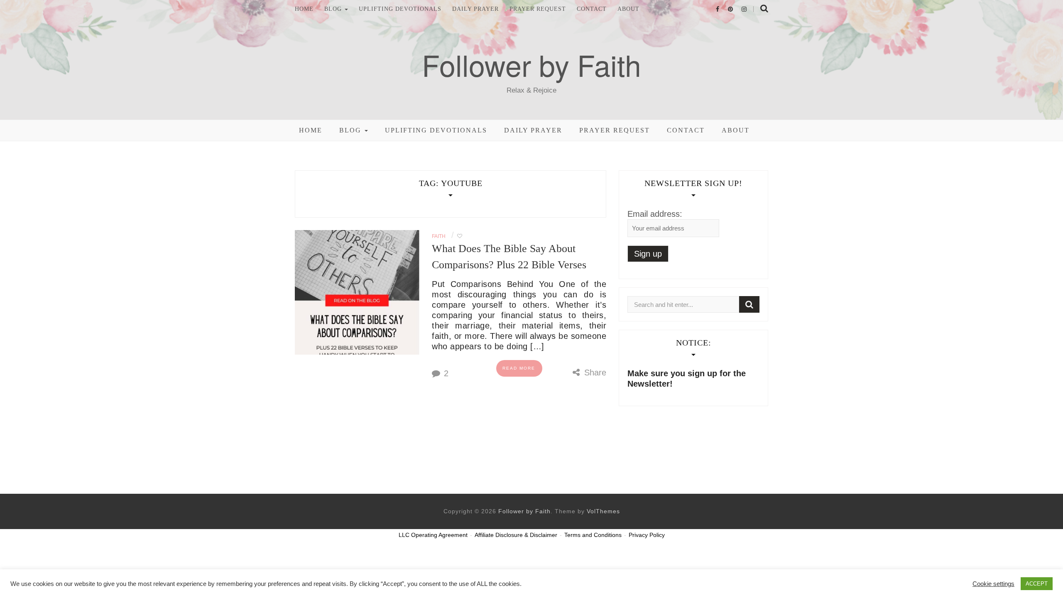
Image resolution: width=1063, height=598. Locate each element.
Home (304, 9)
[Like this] (459, 236)
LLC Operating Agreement (433, 535)
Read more (518, 368)
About (628, 9)
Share (594, 372)
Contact (592, 9)
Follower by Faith (531, 64)
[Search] (749, 304)
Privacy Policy (647, 535)
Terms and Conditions (593, 535)
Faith (439, 236)
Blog (334, 9)
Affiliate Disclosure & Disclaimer (516, 535)
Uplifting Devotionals (400, 9)
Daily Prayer (475, 9)
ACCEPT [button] (1037, 584)
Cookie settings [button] (993, 584)
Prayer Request (537, 9)
